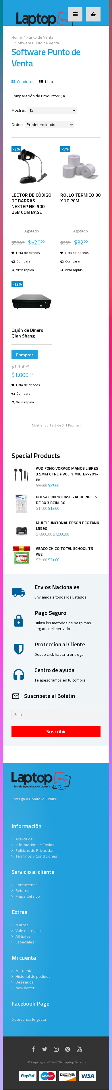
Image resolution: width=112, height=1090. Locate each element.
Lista (48, 81)
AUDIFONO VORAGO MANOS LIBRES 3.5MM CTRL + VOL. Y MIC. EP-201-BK (67, 474)
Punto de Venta (39, 37)
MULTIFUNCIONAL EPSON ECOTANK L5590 (67, 525)
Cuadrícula (26, 81)
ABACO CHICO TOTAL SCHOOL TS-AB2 (65, 551)
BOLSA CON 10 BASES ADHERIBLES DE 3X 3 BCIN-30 (66, 499)
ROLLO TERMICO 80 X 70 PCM (80, 198)
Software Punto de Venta (37, 43)
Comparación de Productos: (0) (38, 95)
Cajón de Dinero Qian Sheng (27, 333)
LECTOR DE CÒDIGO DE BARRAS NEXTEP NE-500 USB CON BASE (31, 203)
